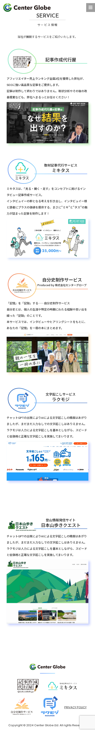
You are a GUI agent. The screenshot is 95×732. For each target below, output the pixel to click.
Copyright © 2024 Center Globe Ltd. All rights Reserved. (47, 725)
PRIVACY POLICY (75, 707)
